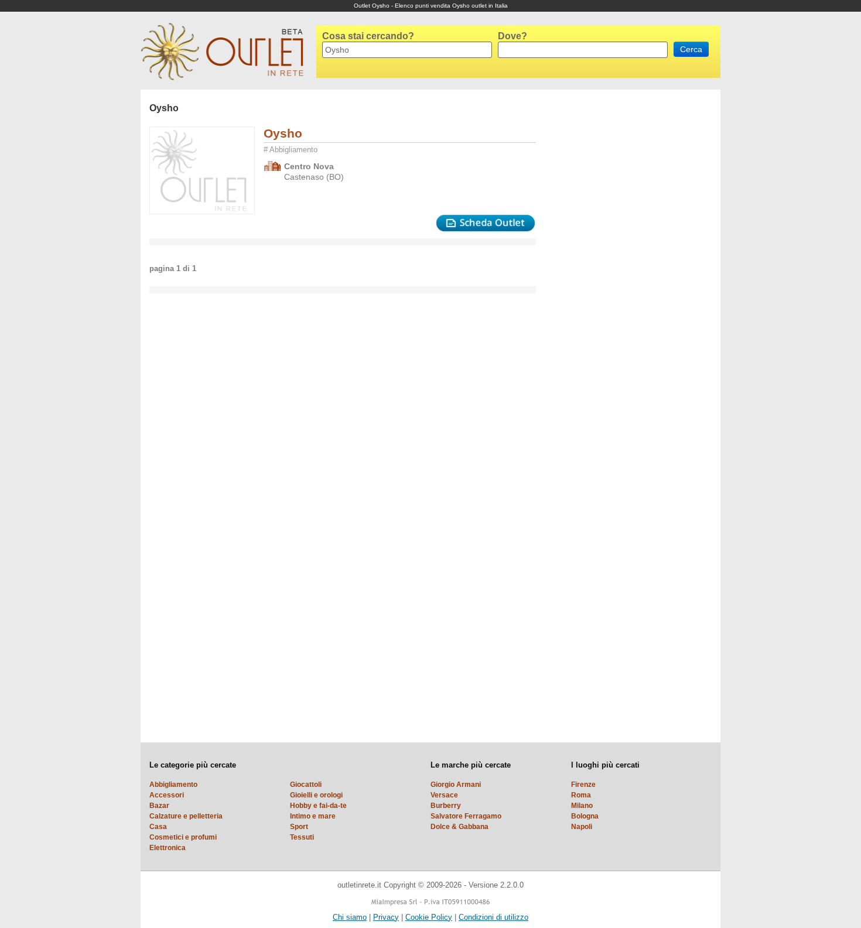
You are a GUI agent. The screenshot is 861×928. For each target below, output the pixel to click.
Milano (582, 806)
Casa (158, 827)
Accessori (166, 795)
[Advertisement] (591, 265)
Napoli (581, 827)
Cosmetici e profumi (183, 837)
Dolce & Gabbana (459, 827)
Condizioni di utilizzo (493, 917)
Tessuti (302, 837)
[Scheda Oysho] (485, 223)
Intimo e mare (313, 816)
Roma (581, 795)
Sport (299, 827)
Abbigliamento (173, 784)
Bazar (159, 806)
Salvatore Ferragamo (465, 816)
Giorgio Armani (455, 784)
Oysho (283, 133)
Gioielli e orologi (316, 795)
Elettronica (167, 848)
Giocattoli (306, 784)
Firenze (583, 784)
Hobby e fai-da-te (318, 806)
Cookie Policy (428, 917)
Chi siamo (350, 917)
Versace (444, 795)
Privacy (386, 917)
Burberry (445, 806)
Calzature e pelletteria (186, 816)
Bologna (585, 816)
